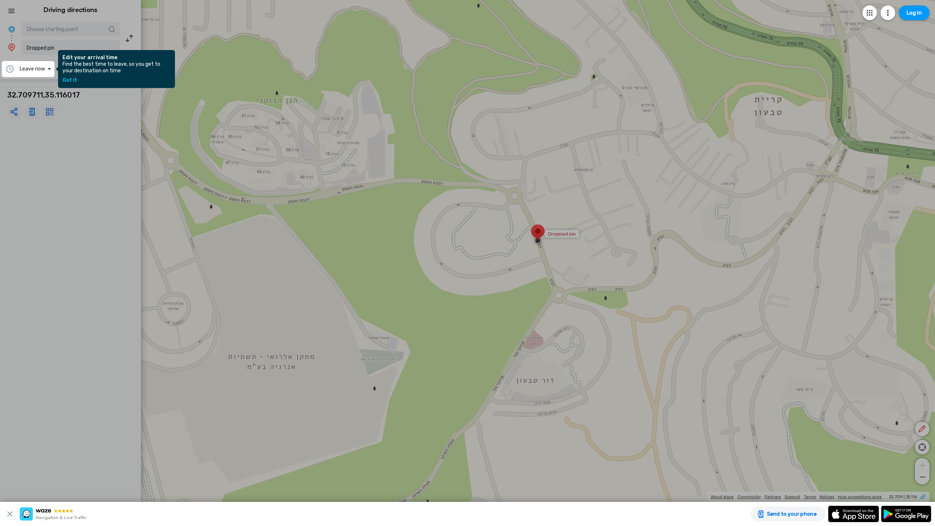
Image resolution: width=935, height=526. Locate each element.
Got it (69, 80)
